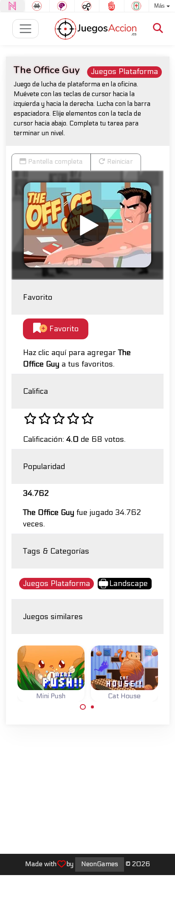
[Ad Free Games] (111, 6)
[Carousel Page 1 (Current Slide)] (83, 707)
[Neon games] (12, 6)
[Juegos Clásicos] (37, 6)
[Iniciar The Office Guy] (87, 225)
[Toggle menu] (25, 28)
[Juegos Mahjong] (136, 6)
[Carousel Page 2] (93, 707)
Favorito (63, 328)
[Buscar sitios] (158, 28)
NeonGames (99, 864)
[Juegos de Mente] (62, 6)
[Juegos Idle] (87, 6)
